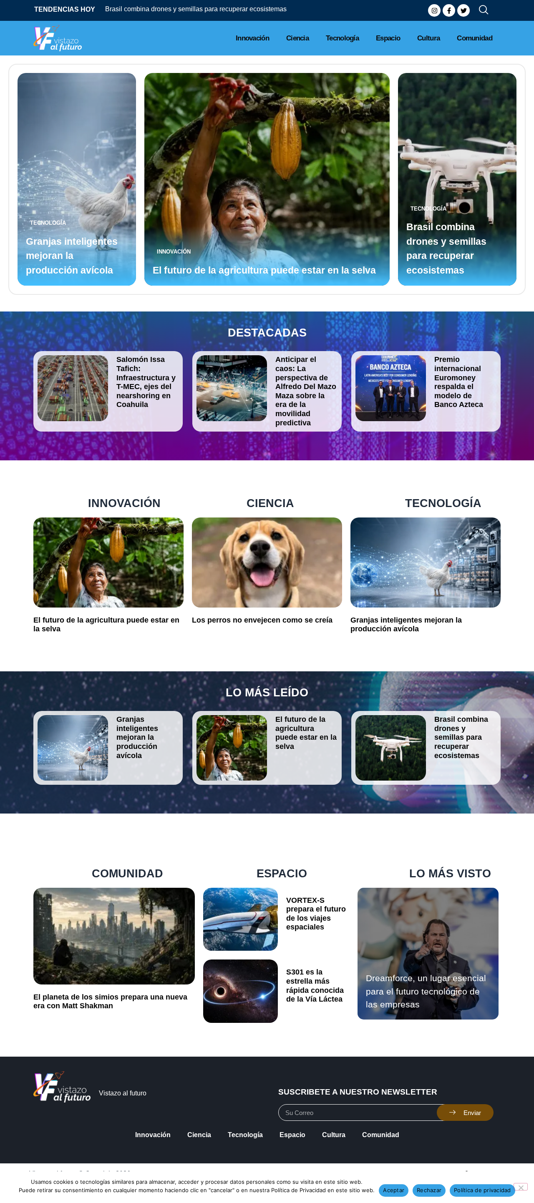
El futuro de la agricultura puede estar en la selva (264, 270)
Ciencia (297, 38)
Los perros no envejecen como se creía (262, 620)
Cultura (428, 38)
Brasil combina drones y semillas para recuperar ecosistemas (161, 9)
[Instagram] (434, 10)
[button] (480, 10)
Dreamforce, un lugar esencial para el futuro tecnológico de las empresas (426, 991)
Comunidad (474, 38)
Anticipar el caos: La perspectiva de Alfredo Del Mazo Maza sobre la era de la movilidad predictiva (305, 391)
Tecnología (342, 38)
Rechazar (429, 1190)
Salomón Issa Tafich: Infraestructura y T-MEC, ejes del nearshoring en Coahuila (146, 382)
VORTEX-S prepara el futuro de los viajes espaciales (316, 914)
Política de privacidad (482, 1190)
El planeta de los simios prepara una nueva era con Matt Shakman (110, 1001)
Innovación (252, 38)
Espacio (388, 38)
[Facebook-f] (449, 10)
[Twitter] (463, 10)
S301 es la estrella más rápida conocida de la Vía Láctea (315, 985)
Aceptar (393, 1190)
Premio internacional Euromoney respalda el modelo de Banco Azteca (458, 382)
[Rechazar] (521, 1186)
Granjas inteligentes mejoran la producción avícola (72, 256)
